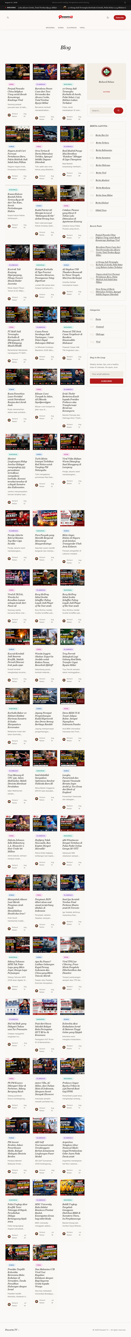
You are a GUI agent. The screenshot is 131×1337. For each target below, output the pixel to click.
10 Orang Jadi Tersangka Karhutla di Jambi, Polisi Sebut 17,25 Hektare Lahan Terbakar (109, 264)
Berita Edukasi (102, 202)
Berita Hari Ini (102, 135)
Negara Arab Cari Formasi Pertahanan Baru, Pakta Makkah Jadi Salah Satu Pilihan (108, 278)
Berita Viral (101, 172)
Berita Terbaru (102, 142)
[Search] (7, 17)
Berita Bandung (103, 187)
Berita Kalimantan (104, 150)
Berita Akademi (102, 180)
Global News (101, 210)
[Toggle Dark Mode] (108, 17)
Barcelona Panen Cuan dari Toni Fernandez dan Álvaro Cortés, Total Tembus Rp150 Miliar (108, 251)
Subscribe (120, 18)
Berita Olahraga (103, 165)
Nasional (50, 28)
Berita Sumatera (103, 157)
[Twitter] (125, 2)
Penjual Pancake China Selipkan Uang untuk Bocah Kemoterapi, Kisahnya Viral (108, 237)
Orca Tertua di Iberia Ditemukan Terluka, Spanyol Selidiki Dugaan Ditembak (108, 291)
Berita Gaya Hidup (104, 195)
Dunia (61, 28)
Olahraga (72, 28)
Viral (82, 28)
